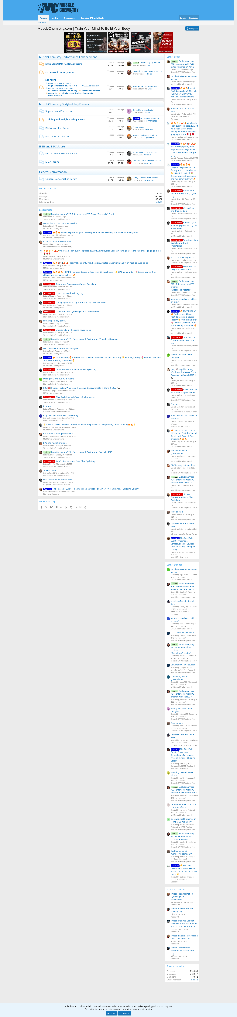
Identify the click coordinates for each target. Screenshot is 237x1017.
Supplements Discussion (58, 111)
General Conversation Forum (61, 178)
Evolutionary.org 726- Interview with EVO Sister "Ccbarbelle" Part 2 (79, 214)
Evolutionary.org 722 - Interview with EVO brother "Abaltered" (182, 836)
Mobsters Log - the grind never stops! (67, 329)
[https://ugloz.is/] (74, 42)
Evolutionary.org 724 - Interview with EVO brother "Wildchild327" (78, 452)
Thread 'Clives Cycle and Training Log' (182, 910)
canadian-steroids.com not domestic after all (183, 806)
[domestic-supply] (96, 42)
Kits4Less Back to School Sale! (145, 86)
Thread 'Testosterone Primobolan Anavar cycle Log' (182, 950)
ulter (150, 89)
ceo (148, 65)
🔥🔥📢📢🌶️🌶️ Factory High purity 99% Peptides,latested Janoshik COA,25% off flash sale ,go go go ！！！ (99, 262)
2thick (149, 74)
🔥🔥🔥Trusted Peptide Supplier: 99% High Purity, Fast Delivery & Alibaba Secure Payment (91, 232)
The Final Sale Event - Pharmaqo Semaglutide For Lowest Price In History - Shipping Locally (91, 488)
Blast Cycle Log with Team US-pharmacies (69, 397)
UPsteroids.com (55, 95)
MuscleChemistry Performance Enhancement (68, 57)
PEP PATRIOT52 (150, 121)
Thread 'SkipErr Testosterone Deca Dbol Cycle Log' (184, 937)
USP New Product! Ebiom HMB (57, 479)
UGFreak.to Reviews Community (62, 90)
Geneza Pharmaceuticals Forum (61, 88)
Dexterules (148, 163)
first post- (47, 406)
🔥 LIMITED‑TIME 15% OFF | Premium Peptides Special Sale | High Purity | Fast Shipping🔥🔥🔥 (89, 424)
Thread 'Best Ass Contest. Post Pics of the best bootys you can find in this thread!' (184, 923)
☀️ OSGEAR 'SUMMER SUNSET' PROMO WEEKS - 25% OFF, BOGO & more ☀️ (184, 869)
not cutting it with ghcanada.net (58, 433)
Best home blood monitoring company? (181, 852)
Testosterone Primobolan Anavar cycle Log (70, 369)
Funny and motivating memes (145, 177)
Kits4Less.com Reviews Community (77, 93)
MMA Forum (52, 161)
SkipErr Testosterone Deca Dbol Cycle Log (69, 461)
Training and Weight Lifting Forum (65, 119)
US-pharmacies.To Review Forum (62, 86)
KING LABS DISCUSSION (53, 420)
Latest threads (174, 564)
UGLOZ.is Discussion (90, 86)
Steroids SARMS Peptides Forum (63, 64)
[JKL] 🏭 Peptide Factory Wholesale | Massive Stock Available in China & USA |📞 (81, 387)
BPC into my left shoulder (55, 442)
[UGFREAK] (141, 42)
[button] (60, 17)
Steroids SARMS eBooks (92, 17)
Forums (43, 17)
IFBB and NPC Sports (52, 146)
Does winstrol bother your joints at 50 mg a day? (183, 820)
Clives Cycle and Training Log (63, 293)
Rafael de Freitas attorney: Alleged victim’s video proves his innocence (161, 160)
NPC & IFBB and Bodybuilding (61, 153)
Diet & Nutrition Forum (57, 128)
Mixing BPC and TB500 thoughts (58, 378)
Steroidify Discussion (91, 90)
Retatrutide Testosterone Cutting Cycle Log (70, 284)
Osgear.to (52, 93)
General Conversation (53, 172)
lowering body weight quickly (145, 135)
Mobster (147, 155)
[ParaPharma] (163, 42)
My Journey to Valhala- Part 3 (149, 118)
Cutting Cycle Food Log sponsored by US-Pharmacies (75, 302)
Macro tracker (138, 127)
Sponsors (50, 79)
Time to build (49, 470)
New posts (42, 22)
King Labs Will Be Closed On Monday (60, 415)
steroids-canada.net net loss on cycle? (61, 348)
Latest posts (45, 209)
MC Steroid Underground (59, 72)
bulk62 (159, 202)
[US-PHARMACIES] (118, 42)
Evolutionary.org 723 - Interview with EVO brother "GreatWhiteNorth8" (184, 789)
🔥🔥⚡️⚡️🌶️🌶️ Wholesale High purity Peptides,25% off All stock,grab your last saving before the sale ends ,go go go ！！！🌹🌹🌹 (184, 128)
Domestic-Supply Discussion (59, 83)
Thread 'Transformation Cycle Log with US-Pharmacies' (182, 896)
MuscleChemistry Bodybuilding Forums (64, 104)
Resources (69, 17)
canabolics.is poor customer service (147, 71)
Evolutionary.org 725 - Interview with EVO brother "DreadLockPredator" (81, 339)
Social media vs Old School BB (145, 152)
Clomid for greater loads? (143, 110)
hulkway (146, 112)
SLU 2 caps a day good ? (54, 320)
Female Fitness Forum (57, 136)
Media (54, 17)
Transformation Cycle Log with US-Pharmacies (71, 311)
